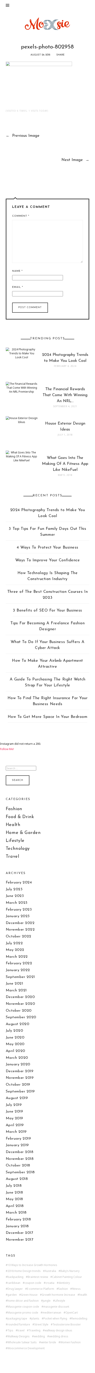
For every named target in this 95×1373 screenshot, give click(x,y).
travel (21, 1330)
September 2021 (20, 977)
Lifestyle (15, 841)
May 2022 (15, 950)
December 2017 (19, 1233)
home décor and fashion (23, 1300)
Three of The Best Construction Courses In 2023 (47, 595)
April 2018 (15, 1206)
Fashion (14, 809)
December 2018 (20, 1152)
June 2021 (14, 983)
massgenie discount (56, 1306)
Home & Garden (23, 833)
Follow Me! (7, 749)
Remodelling (79, 1318)
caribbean (14, 1283)
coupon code (33, 1283)
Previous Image (23, 136)
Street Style (41, 1324)
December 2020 (20, 997)
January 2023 (18, 916)
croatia (50, 1283)
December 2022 (20, 923)
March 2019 (16, 1132)
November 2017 (19, 1240)
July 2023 (14, 889)
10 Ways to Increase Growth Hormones (32, 1265)
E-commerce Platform (40, 1289)
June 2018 (14, 1192)
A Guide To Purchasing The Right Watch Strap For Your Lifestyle (48, 682)
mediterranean (51, 1312)
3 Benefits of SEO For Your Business (47, 611)
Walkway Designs (19, 1336)
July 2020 (14, 1031)
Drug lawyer (15, 1289)
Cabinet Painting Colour (67, 1277)
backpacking (15, 1277)
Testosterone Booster (67, 1324)
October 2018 (18, 1165)
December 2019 (20, 1071)
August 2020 (17, 1024)
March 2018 (16, 1212)
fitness (76, 1289)
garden (12, 1295)
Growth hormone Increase (58, 1295)
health (83, 1295)
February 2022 (19, 963)
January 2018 (17, 1226)
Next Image (75, 160)
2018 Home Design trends (24, 1271)
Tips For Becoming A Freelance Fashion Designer (47, 626)
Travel (12, 856)
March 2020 (17, 1058)
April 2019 (15, 1125)
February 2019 (18, 1138)
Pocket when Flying (55, 1318)
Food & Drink (20, 817)
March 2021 (16, 990)
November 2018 (20, 1159)
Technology (18, 848)
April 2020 (15, 1051)
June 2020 (15, 1037)
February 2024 (19, 882)
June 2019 (14, 1111)
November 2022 (20, 929)
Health (13, 825)
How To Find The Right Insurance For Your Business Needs (48, 701)
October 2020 (19, 1011)
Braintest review (38, 1277)
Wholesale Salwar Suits (22, 1342)
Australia (50, 1271)
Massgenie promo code (23, 1312)
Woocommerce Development (26, 1348)
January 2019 (17, 1145)
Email (17, 287)
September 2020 (21, 1017)
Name (17, 271)
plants (35, 1318)
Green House (29, 1295)
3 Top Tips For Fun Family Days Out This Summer (47, 532)
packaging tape (17, 1318)
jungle (47, 1300)
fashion (63, 1289)
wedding (39, 1336)
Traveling (34, 1330)
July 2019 (14, 1105)
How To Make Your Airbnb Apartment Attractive (47, 664)
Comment (20, 216)
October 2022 (18, 936)
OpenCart (71, 1312)
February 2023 (19, 909)
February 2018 (18, 1219)
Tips (10, 1330)
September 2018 (20, 1172)
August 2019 (17, 1098)
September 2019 (20, 1091)
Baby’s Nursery (70, 1271)
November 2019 (20, 1078)
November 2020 (20, 1004)
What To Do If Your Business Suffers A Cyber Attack (48, 645)
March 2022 (17, 957)
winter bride (48, 1342)
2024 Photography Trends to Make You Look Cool (47, 513)
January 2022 (18, 970)
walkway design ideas (58, 1330)
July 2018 (14, 1186)
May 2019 (14, 1118)
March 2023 (17, 903)
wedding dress (58, 1336)
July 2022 (14, 943)
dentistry (64, 1283)
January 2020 (18, 1064)
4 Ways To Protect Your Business (47, 548)
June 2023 (15, 896)
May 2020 (15, 1044)
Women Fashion (70, 1342)
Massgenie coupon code (23, 1306)
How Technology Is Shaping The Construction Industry (47, 576)
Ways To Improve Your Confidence (47, 560)
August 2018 (17, 1179)
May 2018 (14, 1199)
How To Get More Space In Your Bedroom (47, 717)
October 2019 (18, 1085)
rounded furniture (19, 1324)
